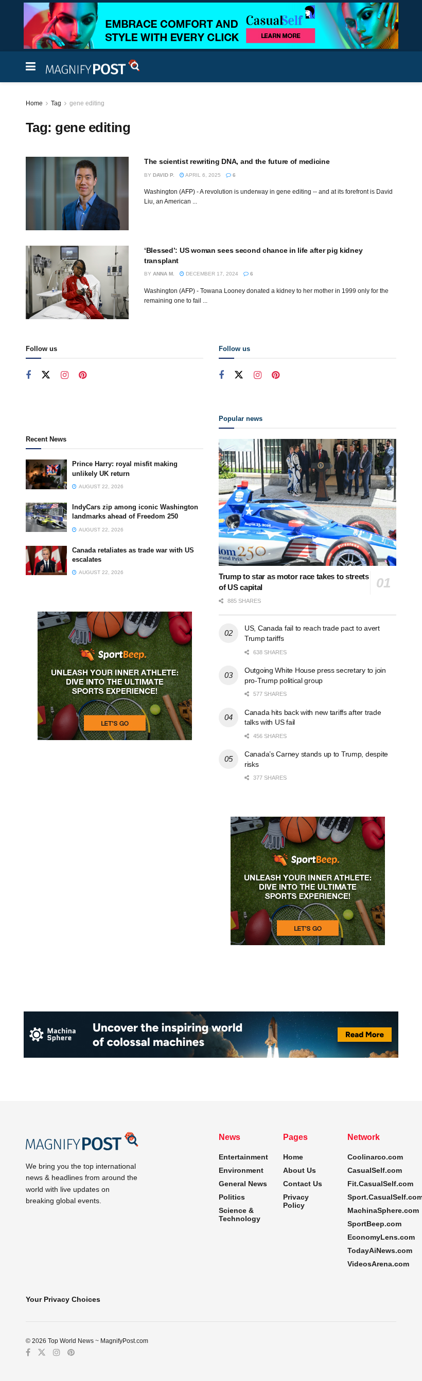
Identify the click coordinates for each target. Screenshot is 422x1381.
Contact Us (302, 1184)
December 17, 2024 (211, 274)
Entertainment (243, 1157)
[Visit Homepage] (93, 67)
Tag (56, 103)
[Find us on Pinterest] (82, 375)
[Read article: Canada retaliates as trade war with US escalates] (46, 560)
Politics (232, 1197)
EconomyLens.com (381, 1237)
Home (34, 103)
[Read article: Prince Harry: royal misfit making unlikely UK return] (46, 474)
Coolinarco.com (375, 1157)
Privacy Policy (296, 1201)
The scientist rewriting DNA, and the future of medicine (237, 161)
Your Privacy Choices (63, 1299)
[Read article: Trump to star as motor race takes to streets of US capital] (307, 502)
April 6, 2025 (202, 175)
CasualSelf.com (374, 1170)
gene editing (86, 103)
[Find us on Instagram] (64, 375)
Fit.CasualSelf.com (380, 1184)
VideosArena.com (378, 1264)
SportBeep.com (374, 1224)
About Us (299, 1170)
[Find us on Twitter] (45, 375)
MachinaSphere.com (383, 1210)
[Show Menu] (31, 66)
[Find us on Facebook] (28, 375)
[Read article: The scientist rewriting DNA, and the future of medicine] (77, 193)
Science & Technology (239, 1214)
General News (243, 1184)
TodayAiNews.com (379, 1250)
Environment (241, 1170)
